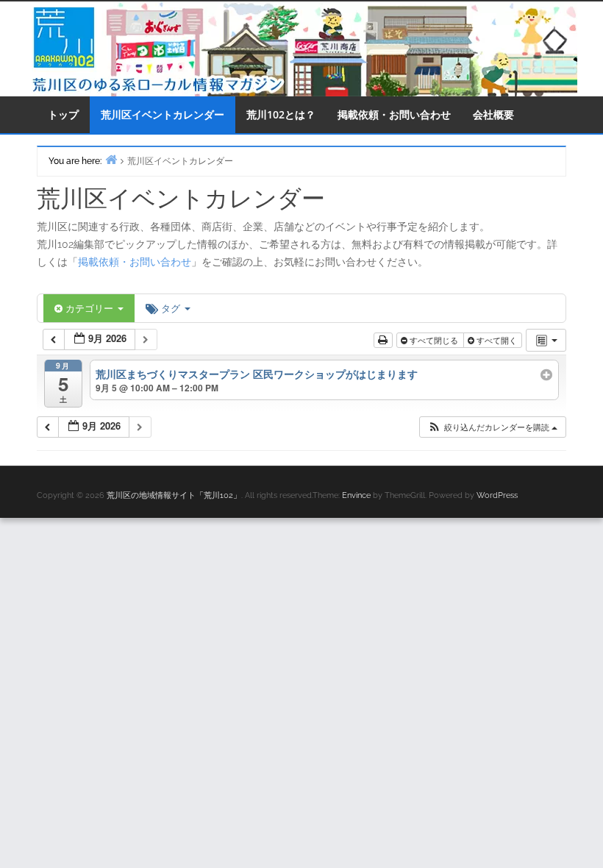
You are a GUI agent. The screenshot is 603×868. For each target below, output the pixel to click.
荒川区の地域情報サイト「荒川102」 (174, 495)
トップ (63, 114)
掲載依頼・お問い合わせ (394, 114)
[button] (492, 427)
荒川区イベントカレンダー (162, 114)
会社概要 (493, 114)
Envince (356, 495)
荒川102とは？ (280, 114)
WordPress (497, 495)
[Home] (111, 159)
